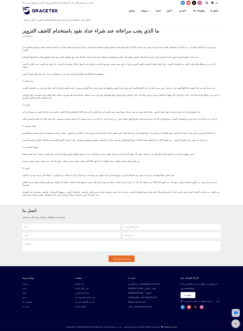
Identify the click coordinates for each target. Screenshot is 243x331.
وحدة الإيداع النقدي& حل (85, 297)
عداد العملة (79, 284)
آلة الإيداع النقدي (82, 293)
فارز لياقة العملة (82, 288)
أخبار (168, 11)
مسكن (132, 10)
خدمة (158, 10)
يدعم (24, 297)
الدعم (182, 11)
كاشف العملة (80, 306)
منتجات (143, 11)
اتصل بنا (214, 10)
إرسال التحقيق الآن (121, 259)
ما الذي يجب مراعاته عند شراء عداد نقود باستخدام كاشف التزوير (64, 20)
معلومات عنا (199, 10)
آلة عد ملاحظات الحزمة (84, 302)
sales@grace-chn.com (150, 284)
